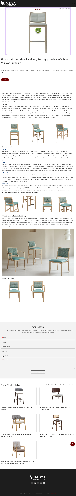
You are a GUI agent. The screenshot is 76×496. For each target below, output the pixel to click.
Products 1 (71, 384)
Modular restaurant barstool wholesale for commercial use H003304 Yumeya (56, 435)
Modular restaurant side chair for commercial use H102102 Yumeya (54, 408)
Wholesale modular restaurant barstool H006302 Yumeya (16, 408)
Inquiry (5, 79)
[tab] (38, 89)
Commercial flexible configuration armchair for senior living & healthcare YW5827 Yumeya (18, 462)
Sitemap (53, 493)
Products (65, 384)
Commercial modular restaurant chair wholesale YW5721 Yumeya (16, 435)
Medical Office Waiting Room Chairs (52, 384)
